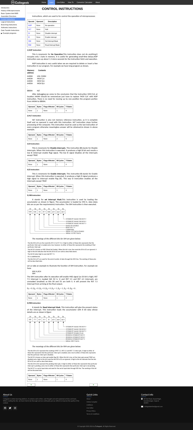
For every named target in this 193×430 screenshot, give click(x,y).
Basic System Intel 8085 (9, 13)
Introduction (5, 8)
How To (70, 2)
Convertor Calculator (84, 2)
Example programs (8, 33)
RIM (29, 45)
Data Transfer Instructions (10, 30)
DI (29, 33)
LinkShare (90, 405)
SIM (29, 41)
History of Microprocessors (10, 10)
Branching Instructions (9, 25)
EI (29, 37)
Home (44, 2)
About (97, 2)
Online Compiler (92, 402)
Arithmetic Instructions (9, 27)
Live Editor (61, 2)
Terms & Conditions (93, 414)
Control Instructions (8, 19)
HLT (29, 29)
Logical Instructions (8, 22)
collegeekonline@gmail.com (153, 406)
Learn (51, 2)
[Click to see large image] (57, 221)
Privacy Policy (91, 411)
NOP (30, 25)
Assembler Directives (8, 16)
